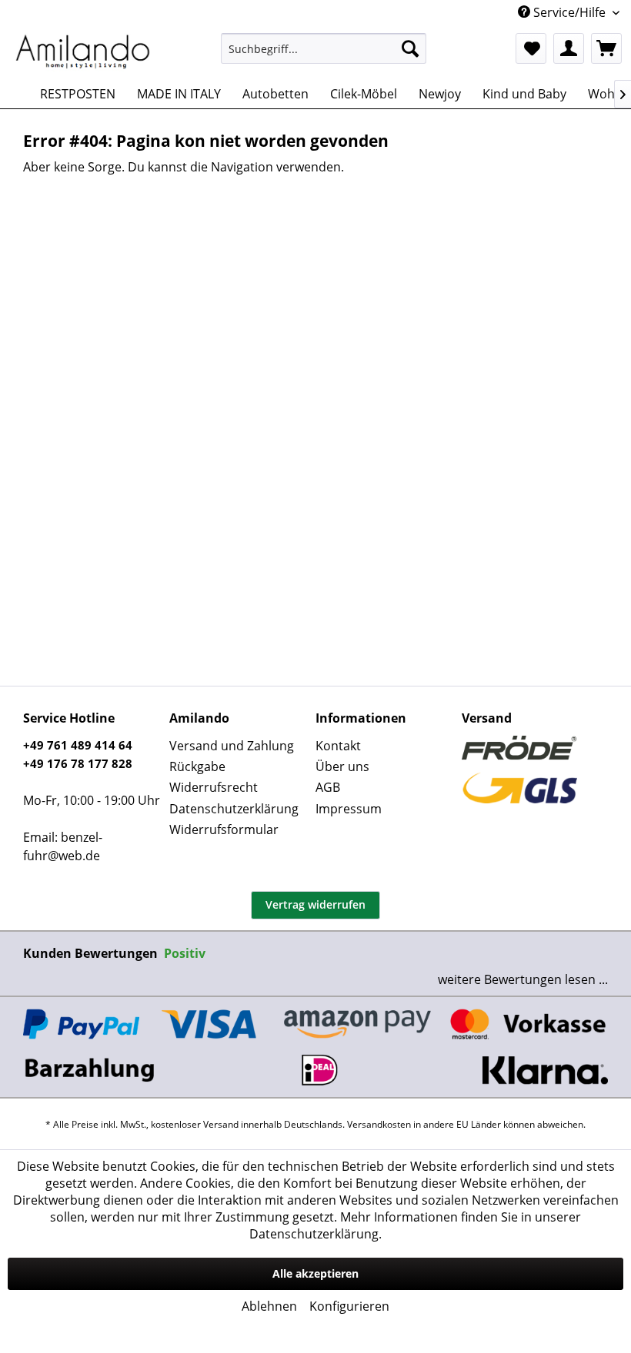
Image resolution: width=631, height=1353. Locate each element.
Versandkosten (379, 1124)
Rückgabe (197, 766)
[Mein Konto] (568, 48)
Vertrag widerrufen (315, 904)
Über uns (342, 766)
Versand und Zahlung (231, 745)
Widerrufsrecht (213, 787)
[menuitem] (323, 48)
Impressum (349, 808)
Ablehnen (269, 1306)
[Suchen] (410, 48)
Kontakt (338, 745)
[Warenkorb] (606, 48)
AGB (328, 787)
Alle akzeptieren (315, 1273)
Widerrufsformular (224, 829)
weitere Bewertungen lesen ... (523, 979)
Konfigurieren (349, 1306)
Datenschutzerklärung (234, 808)
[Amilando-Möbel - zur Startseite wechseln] (83, 52)
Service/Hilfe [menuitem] (569, 12)
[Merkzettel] (531, 48)
